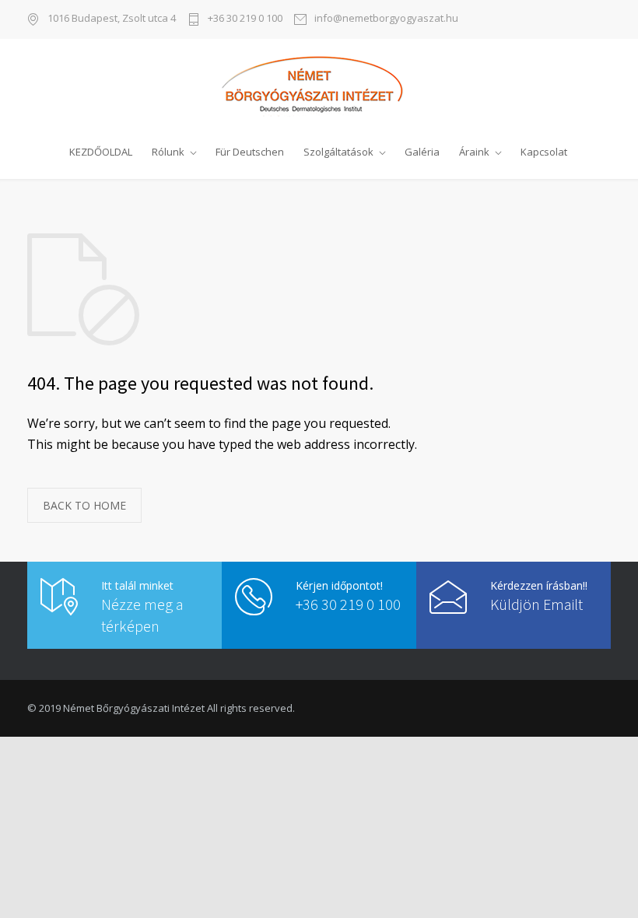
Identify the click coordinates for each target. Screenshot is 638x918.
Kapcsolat (544, 152)
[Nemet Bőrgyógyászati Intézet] (319, 85)
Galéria (422, 152)
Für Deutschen (250, 152)
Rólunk (168, 152)
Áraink (474, 152)
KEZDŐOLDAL (100, 152)
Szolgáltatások (338, 152)
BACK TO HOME (84, 505)
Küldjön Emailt (536, 604)
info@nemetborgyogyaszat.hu (386, 19)
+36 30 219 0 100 (245, 19)
